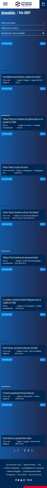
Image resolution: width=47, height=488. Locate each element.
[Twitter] (18, 480)
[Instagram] (24, 480)
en (31, 480)
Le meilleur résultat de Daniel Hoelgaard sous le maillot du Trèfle (22, 301)
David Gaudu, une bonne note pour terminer (20, 347)
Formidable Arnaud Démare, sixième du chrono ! (22, 76)
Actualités (8, 12)
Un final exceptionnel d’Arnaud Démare (18, 393)
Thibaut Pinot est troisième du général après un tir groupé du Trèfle (23, 120)
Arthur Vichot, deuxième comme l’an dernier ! (21, 212)
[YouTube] (21, 480)
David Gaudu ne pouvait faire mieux (17, 438)
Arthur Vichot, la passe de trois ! (15, 167)
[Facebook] (16, 480)
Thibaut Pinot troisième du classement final (20, 257)
